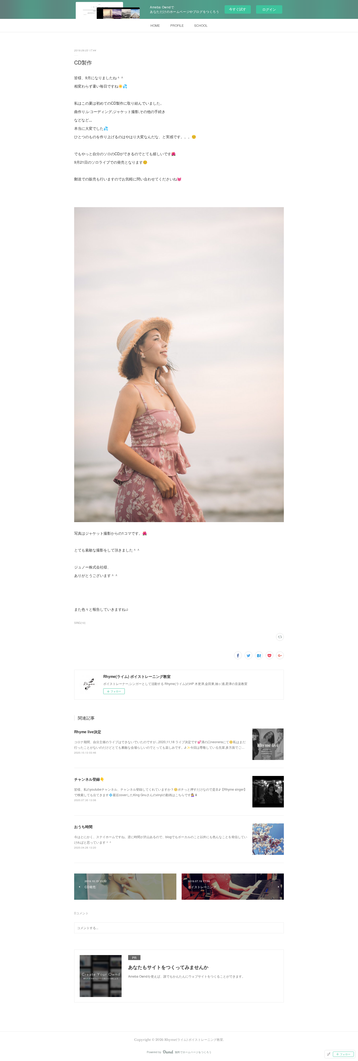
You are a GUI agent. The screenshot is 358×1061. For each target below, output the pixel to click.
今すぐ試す (237, 9)
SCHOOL (201, 25)
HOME (155, 25)
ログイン (269, 9)
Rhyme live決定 (87, 731)
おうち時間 (83, 826)
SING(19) (79, 623)
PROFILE (177, 25)
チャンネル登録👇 (89, 779)
